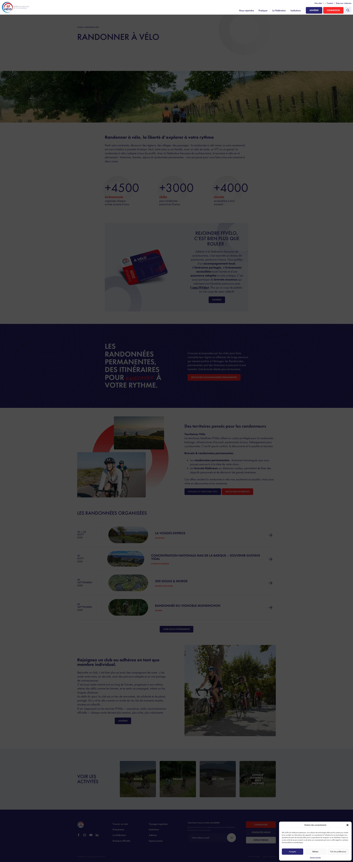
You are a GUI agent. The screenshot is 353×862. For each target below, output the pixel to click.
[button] (347, 825)
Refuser (315, 851)
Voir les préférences (338, 851)
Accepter (292, 851)
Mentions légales (315, 857)
